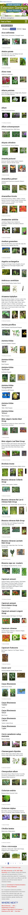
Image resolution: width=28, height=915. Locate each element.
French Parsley (9, 283)
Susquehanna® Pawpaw (8, 390)
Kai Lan (24, 504)
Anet (3, 243)
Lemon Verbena (15, 145)
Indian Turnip (17, 302)
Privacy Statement (12, 886)
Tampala (20, 202)
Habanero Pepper (20, 630)
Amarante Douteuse (7, 198)
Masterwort (7, 265)
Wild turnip (7, 308)
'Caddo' (3, 707)
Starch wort (5, 307)
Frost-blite (22, 774)
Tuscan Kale (5, 547)
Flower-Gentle (14, 200)
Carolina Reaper (5, 630)
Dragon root (13, 300)
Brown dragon (10, 299)
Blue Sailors (4, 811)
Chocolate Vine (5, 54)
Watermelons (11, 831)
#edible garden (6, 25)
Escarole (12, 793)
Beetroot (6, 423)
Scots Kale (4, 524)
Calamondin (10, 849)
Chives (3, 129)
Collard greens (9, 484)
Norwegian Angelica (15, 265)
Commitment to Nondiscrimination (16, 885)
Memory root (5, 305)
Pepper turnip (22, 305)
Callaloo (19, 198)
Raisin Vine (12, 55)
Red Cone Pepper (6, 608)
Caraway (4, 670)
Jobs (13, 905)
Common (19, 29)
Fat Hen (17, 774)
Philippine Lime (14, 850)
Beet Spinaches (22, 443)
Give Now (17, 911)
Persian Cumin (18, 670)
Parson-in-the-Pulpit (14, 305)
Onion (3, 110)
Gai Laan (20, 504)
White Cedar (12, 755)
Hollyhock (4, 74)
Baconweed (5, 774)
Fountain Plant (22, 200)
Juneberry (4, 222)
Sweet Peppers (9, 588)
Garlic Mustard (5, 93)
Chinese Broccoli (6, 504)
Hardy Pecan (5, 686)
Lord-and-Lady (19, 304)
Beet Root (4, 443)
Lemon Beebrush (6, 145)
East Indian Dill (16, 243)
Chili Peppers (5, 583)
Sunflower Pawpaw (6, 372)
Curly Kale (4, 523)
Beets (16, 423)
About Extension (6, 905)
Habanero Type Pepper (7, 632)
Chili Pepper (22, 581)
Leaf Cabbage (13, 523)
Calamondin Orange (19, 849)
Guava (6, 35)
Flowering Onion (9, 129)
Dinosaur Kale (5, 545)
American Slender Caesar (8, 161)
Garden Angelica (16, 264)
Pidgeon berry (10, 222)
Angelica (4, 264)
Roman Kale (5, 447)
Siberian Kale (11, 524)
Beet (3, 423)
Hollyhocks (10, 74)
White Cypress (19, 755)
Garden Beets (5, 425)
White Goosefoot (10, 777)
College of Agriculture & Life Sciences (12, 909)
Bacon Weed (11, 774)
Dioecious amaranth (14, 181)
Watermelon (5, 831)
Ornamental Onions (10, 110)
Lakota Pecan (9, 723)
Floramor (8, 200)
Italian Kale (12, 545)
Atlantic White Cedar (7, 754)
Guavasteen (12, 35)
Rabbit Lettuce (21, 466)
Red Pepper (9, 586)
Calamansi (4, 849)
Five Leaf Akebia (14, 54)
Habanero (12, 630)
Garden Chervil (17, 283)
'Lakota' (3, 723)
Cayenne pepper (6, 616)
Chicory (10, 811)
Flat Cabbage (5, 565)
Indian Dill (23, 243)
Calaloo (14, 198)
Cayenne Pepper (6, 581)
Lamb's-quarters (20, 775)
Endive (7, 793)
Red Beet (11, 425)
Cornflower (8, 812)
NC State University (7, 870)
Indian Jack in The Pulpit (8, 302)
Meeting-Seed (5, 245)
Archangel (9, 264)
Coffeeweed (15, 811)
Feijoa (3, 35)
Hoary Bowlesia (13, 466)
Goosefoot (4, 775)
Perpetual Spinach (15, 445)
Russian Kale (20, 523)
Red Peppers (16, 586)
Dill (5, 243)
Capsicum (10, 650)
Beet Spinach (14, 443)
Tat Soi (19, 565)
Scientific (13, 29)
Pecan (10, 686)
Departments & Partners (8, 907)
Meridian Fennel (10, 670)
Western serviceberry (13, 223)
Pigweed (4, 777)
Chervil (3, 283)
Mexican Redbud (6, 739)
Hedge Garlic (18, 93)
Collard (3, 484)
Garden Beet (22, 423)
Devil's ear (7, 300)
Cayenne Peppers (14, 581)
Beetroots (12, 423)
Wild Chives (17, 129)
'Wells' (3, 408)
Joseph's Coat (5, 202)
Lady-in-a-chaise (11, 304)
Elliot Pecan (4, 715)
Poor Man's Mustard (10, 94)
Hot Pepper (19, 616)
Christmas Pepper (13, 583)
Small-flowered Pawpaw (16, 327)
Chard (3, 445)
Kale (8, 523)
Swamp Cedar (5, 755)
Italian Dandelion (16, 812)
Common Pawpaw (6, 343)
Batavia (3, 793)
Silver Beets (17, 447)
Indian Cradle (20, 300)
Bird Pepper (4, 650)
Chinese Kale (14, 504)
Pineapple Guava (19, 35)
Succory (23, 812)
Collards (15, 484)
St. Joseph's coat (13, 202)
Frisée (16, 793)
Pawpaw (13, 343)
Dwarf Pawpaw (5, 327)
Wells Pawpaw (8, 408)
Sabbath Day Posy (13, 245)
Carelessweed (5, 181)
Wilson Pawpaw (5, 416)
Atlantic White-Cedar (17, 754)
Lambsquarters (11, 775)
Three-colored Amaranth (8, 203)
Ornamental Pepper (11, 584)
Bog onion (4, 299)
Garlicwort (12, 93)
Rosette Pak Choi (13, 565)
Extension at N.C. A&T (7, 911)
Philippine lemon (6, 850)
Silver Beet (11, 447)
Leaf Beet (7, 445)
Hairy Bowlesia (5, 466)
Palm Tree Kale (19, 545)
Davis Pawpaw (5, 364)
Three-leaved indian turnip (14, 307)
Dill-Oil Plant (9, 243)
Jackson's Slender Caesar (12, 162)
